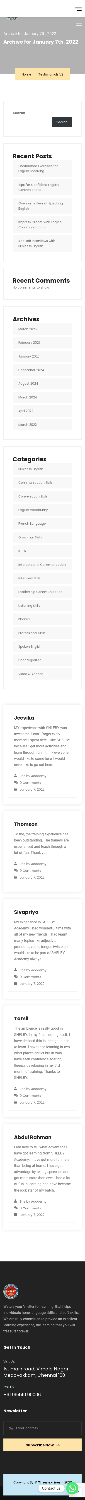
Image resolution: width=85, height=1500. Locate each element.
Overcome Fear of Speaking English (40, 206)
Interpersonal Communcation (42, 564)
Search (19, 113)
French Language (32, 523)
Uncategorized (29, 660)
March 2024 (27, 397)
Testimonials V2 (50, 74)
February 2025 (29, 342)
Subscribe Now (40, 1445)
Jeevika (24, 717)
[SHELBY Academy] (18, 8)
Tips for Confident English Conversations (38, 187)
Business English (30, 469)
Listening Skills (29, 605)
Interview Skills (29, 578)
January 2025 (28, 356)
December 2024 (31, 370)
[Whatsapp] (72, 1488)
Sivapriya (26, 912)
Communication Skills (35, 482)
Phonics (24, 619)
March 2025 (27, 329)
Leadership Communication (40, 592)
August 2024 (28, 383)
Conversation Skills (33, 496)
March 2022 (27, 424)
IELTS (22, 551)
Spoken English (29, 646)
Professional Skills (31, 633)
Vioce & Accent (30, 674)
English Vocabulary (33, 510)
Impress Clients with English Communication (40, 224)
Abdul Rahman (32, 1137)
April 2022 (25, 411)
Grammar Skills (30, 537)
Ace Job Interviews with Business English (36, 243)
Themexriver (49, 1482)
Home (26, 74)
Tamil (21, 1018)
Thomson (26, 824)
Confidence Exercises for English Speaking (38, 168)
